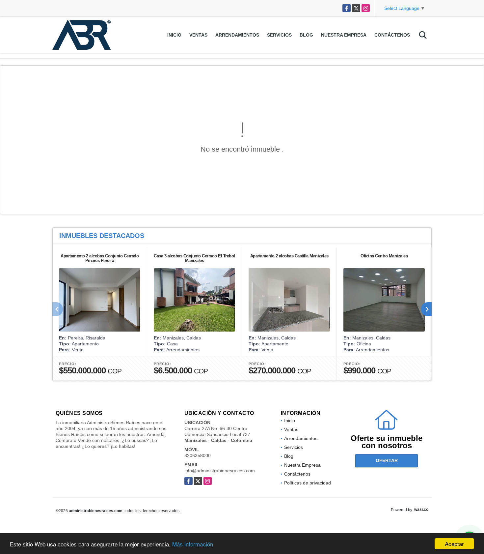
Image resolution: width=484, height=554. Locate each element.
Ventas (198, 35)
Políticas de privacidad (307, 482)
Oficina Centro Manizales (384, 255)
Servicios (279, 35)
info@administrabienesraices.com (219, 470)
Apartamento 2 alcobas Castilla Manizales (289, 255)
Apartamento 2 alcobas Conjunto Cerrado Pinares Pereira (100, 258)
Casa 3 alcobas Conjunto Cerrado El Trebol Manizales (194, 258)
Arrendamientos (237, 35)
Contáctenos (392, 35)
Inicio (174, 35)
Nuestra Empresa (343, 35)
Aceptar (454, 543)
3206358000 (197, 455)
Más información (192, 544)
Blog (306, 35)
